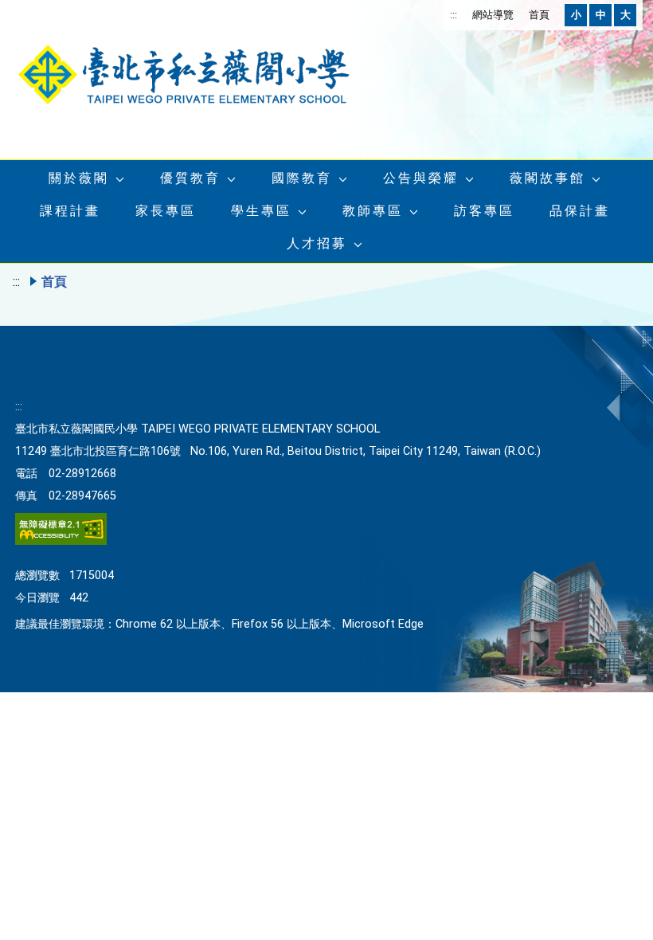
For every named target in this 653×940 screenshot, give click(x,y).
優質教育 (190, 178)
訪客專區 (484, 210)
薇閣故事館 (547, 178)
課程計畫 (70, 210)
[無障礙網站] (61, 541)
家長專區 (165, 210)
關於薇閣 (79, 178)
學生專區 (261, 210)
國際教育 (302, 178)
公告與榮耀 (421, 178)
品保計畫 (579, 210)
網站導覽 (493, 15)
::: (453, 15)
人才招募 (317, 243)
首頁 (539, 15)
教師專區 (372, 210)
